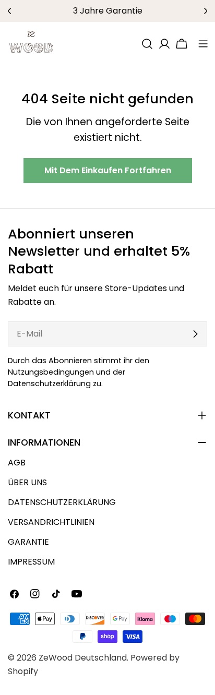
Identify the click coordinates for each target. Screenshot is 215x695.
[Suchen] (147, 43)
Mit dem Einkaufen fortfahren (107, 170)
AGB (17, 463)
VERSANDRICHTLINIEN (51, 522)
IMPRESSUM (31, 562)
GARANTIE (28, 542)
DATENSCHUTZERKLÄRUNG (62, 502)
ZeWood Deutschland (83, 658)
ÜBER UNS (27, 482)
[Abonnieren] (195, 334)
